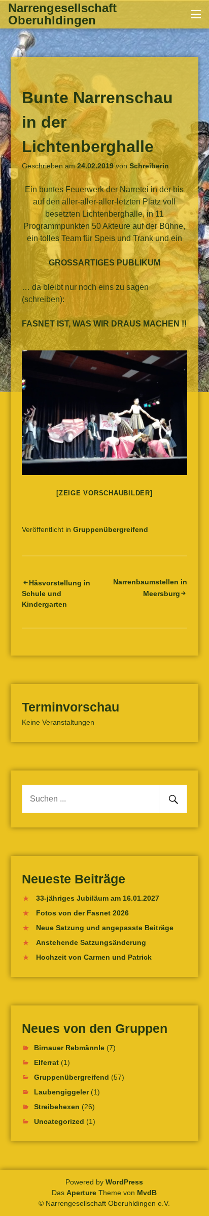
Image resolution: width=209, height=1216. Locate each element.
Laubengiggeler (61, 1092)
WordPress (124, 1182)
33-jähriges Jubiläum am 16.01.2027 (97, 898)
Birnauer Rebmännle (69, 1048)
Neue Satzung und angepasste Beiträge (104, 928)
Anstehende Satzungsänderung (91, 942)
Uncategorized (59, 1121)
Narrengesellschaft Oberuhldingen (62, 14)
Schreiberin (149, 166)
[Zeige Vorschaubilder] (104, 493)
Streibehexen (57, 1107)
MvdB (147, 1193)
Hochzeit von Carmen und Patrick (94, 957)
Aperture (81, 1193)
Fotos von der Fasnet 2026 (82, 913)
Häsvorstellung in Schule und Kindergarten (56, 593)
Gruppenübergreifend (110, 529)
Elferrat (46, 1062)
